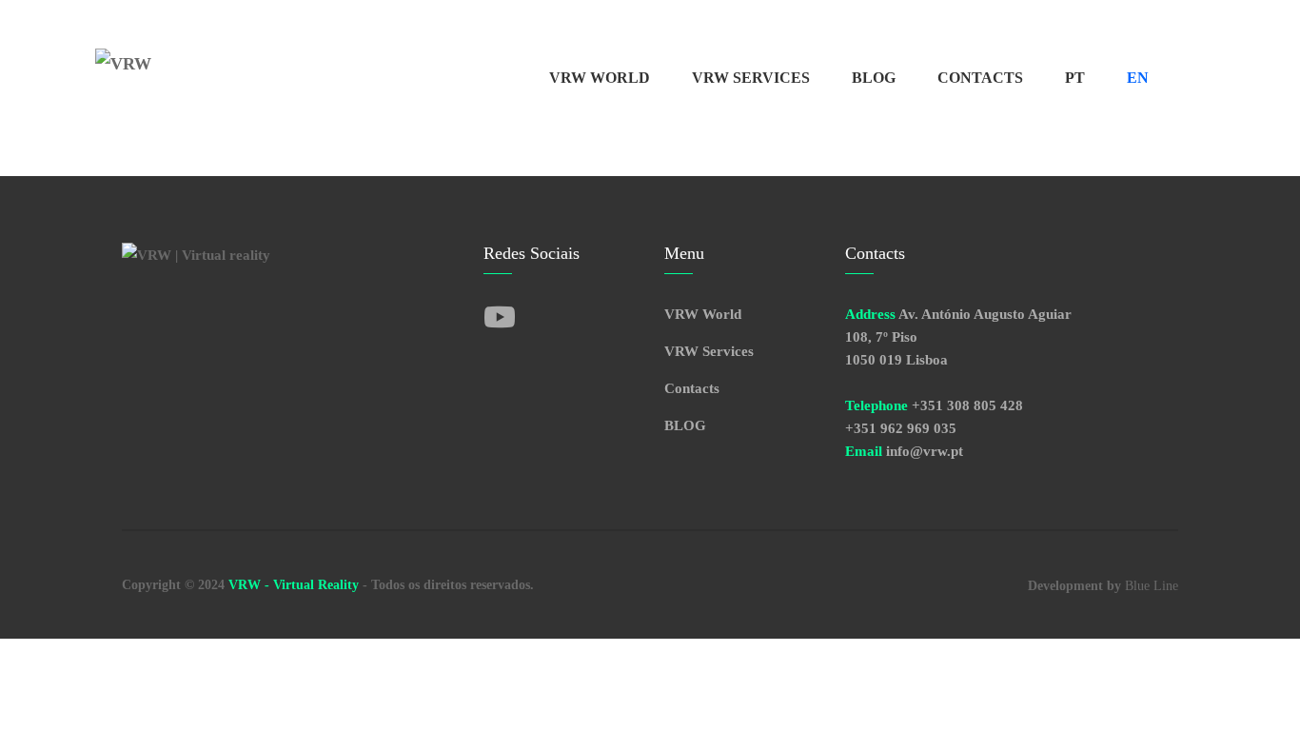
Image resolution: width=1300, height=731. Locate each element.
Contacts (980, 77)
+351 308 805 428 (967, 405)
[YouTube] (499, 318)
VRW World (599, 77)
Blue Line (1151, 586)
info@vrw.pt (924, 451)
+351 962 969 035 (900, 428)
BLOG (874, 77)
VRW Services (751, 77)
